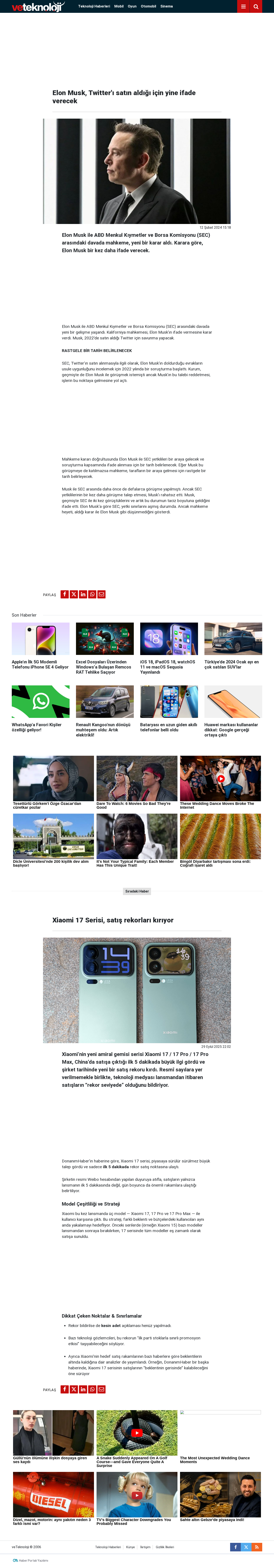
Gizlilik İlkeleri (165, 1547)
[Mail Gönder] (101, 594)
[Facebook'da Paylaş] (65, 594)
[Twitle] (74, 594)
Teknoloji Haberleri (94, 6)
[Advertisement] (137, 49)
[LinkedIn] (83, 594)
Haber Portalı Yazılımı (33, 1560)
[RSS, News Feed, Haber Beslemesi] (257, 1547)
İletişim (145, 1547)
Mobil (119, 6)
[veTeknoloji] (38, 6)
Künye (130, 1547)
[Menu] (243, 7)
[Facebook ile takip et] (235, 1547)
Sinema (166, 6)
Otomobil (148, 6)
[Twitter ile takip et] (246, 1547)
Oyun (132, 6)
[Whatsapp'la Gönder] (92, 594)
